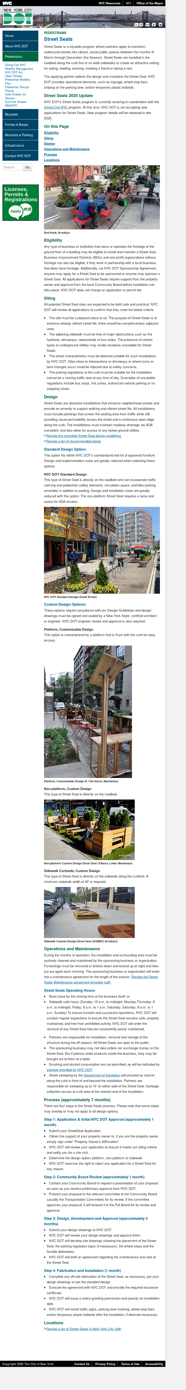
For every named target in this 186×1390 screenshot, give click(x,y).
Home (9, 35)
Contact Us (82, 1364)
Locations (52, 159)
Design (49, 143)
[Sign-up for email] (147, 24)
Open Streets (13, 76)
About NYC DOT (16, 46)
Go (27, 167)
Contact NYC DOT (18, 155)
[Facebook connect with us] (154, 24)
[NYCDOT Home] (18, 16)
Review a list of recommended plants (73, 441)
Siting (48, 138)
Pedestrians (13, 56)
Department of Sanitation (102, 1075)
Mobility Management (19, 68)
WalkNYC (11, 105)
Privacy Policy (105, 1364)
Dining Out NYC (56, 107)
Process (50, 154)
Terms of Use (130, 1364)
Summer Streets (16, 102)
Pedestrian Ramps (17, 87)
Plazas (9, 90)
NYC (7, 3)
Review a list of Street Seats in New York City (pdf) (83, 1328)
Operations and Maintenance (67, 148)
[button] (139, 24)
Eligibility (51, 132)
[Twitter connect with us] (160, 24)
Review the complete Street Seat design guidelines (83, 435)
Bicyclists (11, 114)
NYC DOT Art (13, 72)
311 (128, 3)
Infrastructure (14, 145)
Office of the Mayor (150, 3)
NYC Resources (109, 3)
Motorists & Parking (19, 135)
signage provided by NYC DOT (69, 1069)
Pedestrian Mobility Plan (17, 81)
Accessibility (154, 1364)
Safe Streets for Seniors (15, 96)
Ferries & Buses (16, 124)
